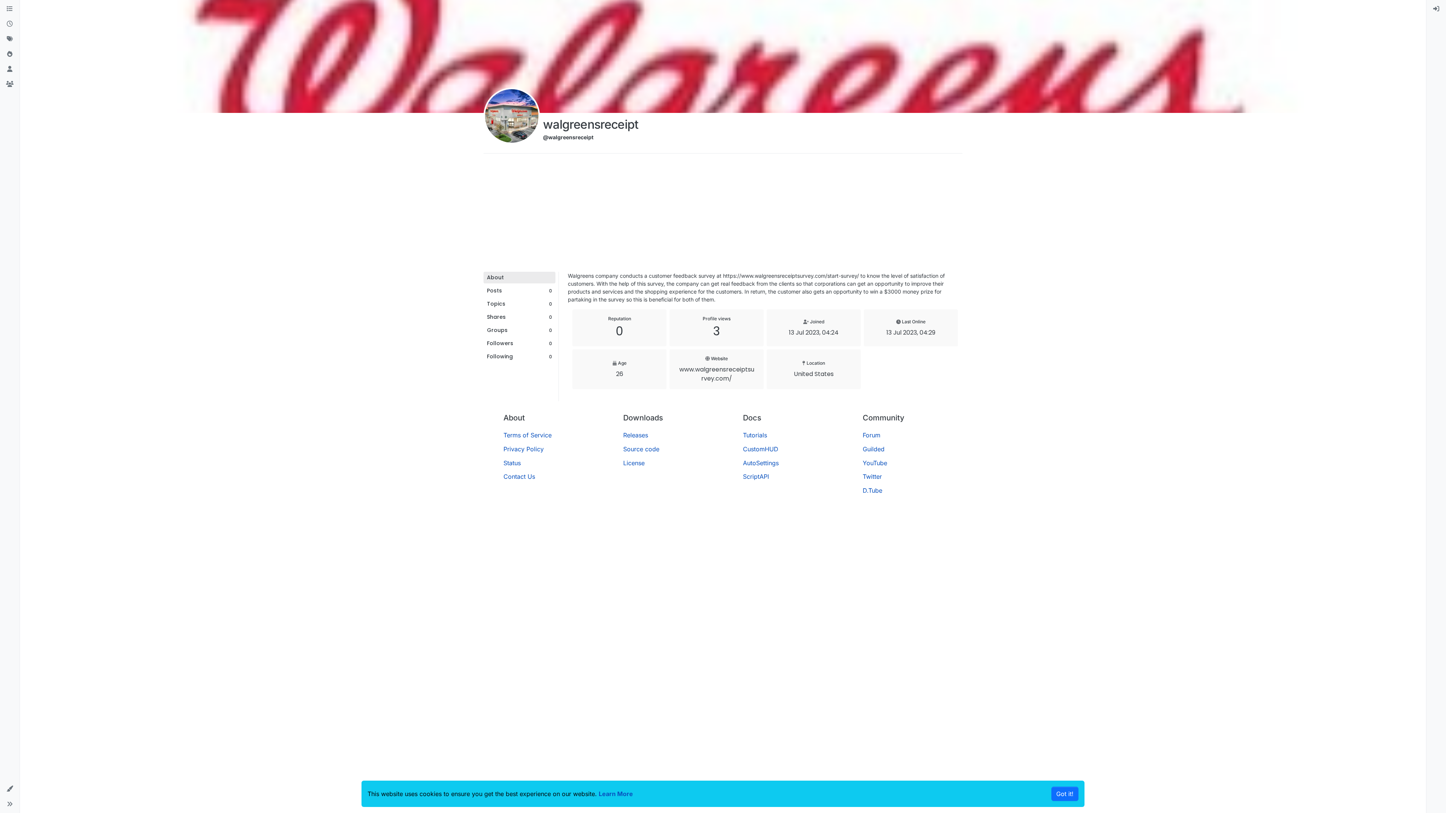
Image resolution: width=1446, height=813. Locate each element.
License (634, 463)
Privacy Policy (523, 449)
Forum (871, 435)
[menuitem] (1436, 9)
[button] (10, 789)
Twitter (872, 476)
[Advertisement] (723, 215)
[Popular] (10, 54)
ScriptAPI (756, 476)
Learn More (616, 794)
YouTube (875, 463)
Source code (641, 449)
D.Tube (872, 490)
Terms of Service (527, 435)
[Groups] (10, 84)
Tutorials (755, 435)
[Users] (10, 69)
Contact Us (519, 476)
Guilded (874, 449)
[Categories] (10, 9)
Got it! (1065, 794)
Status (512, 463)
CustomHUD (760, 449)
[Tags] (10, 39)
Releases (635, 435)
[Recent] (10, 24)
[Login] (1436, 9)
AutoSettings (761, 463)
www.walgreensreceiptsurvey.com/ (716, 374)
